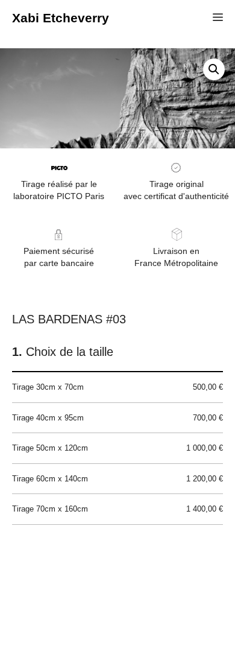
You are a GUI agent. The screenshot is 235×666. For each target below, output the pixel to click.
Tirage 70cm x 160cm (117, 508)
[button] (214, 69)
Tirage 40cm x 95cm (117, 417)
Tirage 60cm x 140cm (117, 478)
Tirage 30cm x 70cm (117, 387)
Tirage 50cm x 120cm (117, 447)
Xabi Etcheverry (60, 18)
